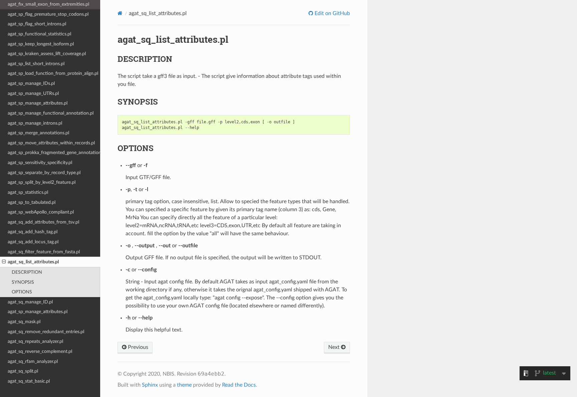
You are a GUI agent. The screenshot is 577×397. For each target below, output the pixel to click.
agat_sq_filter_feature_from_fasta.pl (44, 251)
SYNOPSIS (23, 282)
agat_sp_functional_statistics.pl (39, 33)
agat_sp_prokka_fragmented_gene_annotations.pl (54, 152)
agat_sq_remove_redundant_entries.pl (46, 331)
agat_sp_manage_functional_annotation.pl (50, 113)
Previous (137, 347)
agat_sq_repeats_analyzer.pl (35, 341)
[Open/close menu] (4, 262)
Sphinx (150, 385)
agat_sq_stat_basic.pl (29, 381)
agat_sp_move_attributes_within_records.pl (51, 142)
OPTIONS (22, 291)
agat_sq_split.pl (23, 371)
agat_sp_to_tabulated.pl (31, 202)
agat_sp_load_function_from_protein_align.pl (53, 73)
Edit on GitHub (331, 13)
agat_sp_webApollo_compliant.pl (41, 212)
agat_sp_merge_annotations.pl (38, 132)
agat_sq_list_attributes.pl (33, 261)
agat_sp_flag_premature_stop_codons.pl (48, 14)
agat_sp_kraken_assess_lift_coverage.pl (47, 53)
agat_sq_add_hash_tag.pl (32, 231)
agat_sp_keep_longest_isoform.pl (41, 43)
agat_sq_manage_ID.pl (30, 301)
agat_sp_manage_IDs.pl (31, 83)
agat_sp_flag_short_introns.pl (37, 23)
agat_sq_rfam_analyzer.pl (33, 361)
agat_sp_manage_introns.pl (35, 123)
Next (334, 347)
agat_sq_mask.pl (24, 321)
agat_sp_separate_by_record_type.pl (44, 172)
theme (184, 385)
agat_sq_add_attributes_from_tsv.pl (43, 222)
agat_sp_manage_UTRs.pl (33, 93)
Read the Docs (239, 385)
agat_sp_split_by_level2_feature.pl (41, 182)
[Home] (120, 13)
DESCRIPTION (27, 272)
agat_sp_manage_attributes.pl (37, 103)
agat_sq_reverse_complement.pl (40, 351)
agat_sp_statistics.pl (28, 192)
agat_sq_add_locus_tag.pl (33, 241)
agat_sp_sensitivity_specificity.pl (40, 162)
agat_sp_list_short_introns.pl (36, 63)
